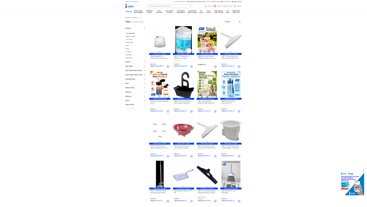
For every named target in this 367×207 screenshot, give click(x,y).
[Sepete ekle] (168, 66)
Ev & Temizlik (129, 39)
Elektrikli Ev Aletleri (130, 36)
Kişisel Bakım (129, 58)
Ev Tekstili (128, 51)
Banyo (127, 45)
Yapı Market (129, 54)
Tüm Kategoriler (130, 33)
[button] (238, 6)
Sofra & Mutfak (129, 42)
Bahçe (127, 48)
